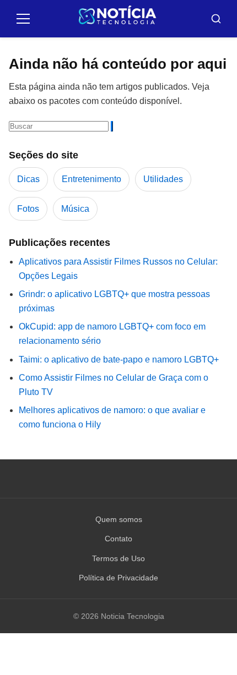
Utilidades (163, 179)
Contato (118, 538)
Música (75, 208)
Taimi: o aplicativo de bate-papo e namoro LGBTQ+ (119, 359)
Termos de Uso (118, 558)
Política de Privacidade (118, 577)
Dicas (28, 179)
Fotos (28, 208)
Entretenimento (91, 179)
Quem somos (118, 519)
